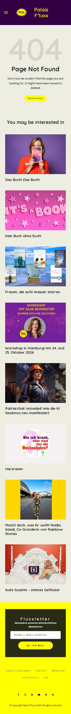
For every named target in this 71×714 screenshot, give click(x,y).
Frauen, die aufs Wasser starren (32, 292)
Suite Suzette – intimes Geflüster (32, 590)
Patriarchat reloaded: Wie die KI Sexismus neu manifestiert (32, 410)
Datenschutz (31, 677)
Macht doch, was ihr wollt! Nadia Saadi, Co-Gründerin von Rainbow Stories (34, 529)
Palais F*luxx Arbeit (18, 670)
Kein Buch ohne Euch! (23, 236)
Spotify (45, 694)
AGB (46, 677)
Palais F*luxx (41, 13)
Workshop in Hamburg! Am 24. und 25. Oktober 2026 (34, 350)
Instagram (25, 694)
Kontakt (41, 670)
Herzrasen (14, 469)
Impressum (58, 670)
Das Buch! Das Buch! (22, 179)
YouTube (39, 694)
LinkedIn (32, 694)
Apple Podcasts (52, 694)
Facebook (18, 694)
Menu (6, 12)
